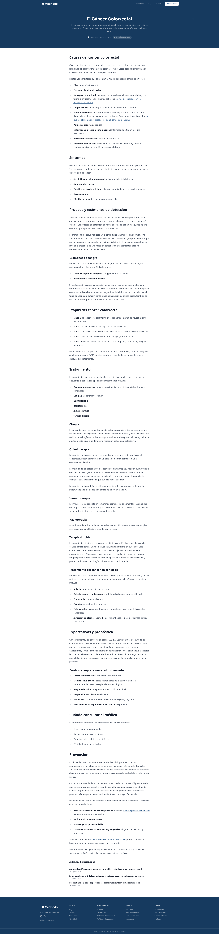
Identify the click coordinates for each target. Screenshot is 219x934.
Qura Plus (129, 909)
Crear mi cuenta (160, 913)
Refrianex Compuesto (105, 919)
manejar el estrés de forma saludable (107, 839)
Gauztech (50, 920)
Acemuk (100, 909)
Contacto (158, 4)
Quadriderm (102, 913)
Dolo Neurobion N (132, 913)
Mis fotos (157, 919)
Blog (149, 3)
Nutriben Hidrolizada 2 (106, 916)
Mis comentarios (160, 916)
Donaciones (139, 4)
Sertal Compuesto (132, 916)
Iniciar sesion (172, 4)
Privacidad (73, 919)
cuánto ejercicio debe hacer (136, 810)
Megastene (130, 919)
